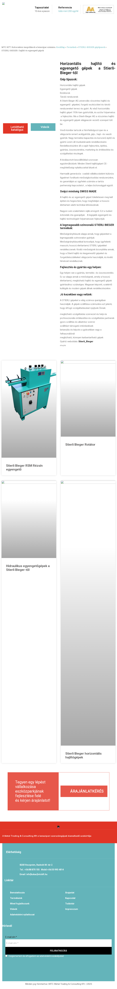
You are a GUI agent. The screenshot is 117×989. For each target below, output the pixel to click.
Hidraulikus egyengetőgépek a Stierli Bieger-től (28, 568)
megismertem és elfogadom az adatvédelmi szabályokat (36, 956)
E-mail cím (11, 937)
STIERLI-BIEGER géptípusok (91, 47)
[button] (15, 128)
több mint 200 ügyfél (68, 11)
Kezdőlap (60, 47)
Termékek (71, 47)
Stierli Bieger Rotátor (80, 444)
